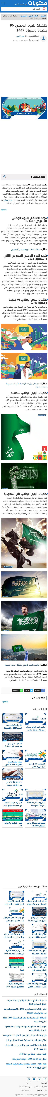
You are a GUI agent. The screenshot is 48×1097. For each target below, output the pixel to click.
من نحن (28, 1083)
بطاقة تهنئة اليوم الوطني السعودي (25, 249)
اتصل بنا (44, 1083)
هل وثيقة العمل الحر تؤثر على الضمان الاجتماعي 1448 (24, 1035)
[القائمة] (2, 3)
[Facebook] (45, 1079)
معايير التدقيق (42, 1090)
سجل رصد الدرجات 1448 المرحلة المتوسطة (29, 1059)
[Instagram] (28, 1079)
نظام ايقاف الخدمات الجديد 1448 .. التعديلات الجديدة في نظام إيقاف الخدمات (25, 1011)
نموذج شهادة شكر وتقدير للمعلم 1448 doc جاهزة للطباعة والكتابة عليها (25, 1028)
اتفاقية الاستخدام (40, 1086)
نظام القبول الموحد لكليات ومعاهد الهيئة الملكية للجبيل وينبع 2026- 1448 (26, 1065)
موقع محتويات (6, 200)
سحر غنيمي (20, 36)
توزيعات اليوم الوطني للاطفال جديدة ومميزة (22, 665)
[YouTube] (34, 1079)
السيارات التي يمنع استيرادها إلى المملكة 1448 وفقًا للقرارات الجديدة (24, 1019)
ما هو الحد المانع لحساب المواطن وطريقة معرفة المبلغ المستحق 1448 (26, 1002)
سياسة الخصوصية (25, 1086)
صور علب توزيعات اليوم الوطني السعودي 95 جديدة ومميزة (26, 385)
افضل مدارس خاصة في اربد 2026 (32, 1054)
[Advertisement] (24, 70)
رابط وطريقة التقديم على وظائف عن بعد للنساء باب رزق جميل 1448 (25, 1047)
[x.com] (39, 1079)
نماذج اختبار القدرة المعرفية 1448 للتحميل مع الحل (26, 1040)
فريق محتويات (26, 1090)
